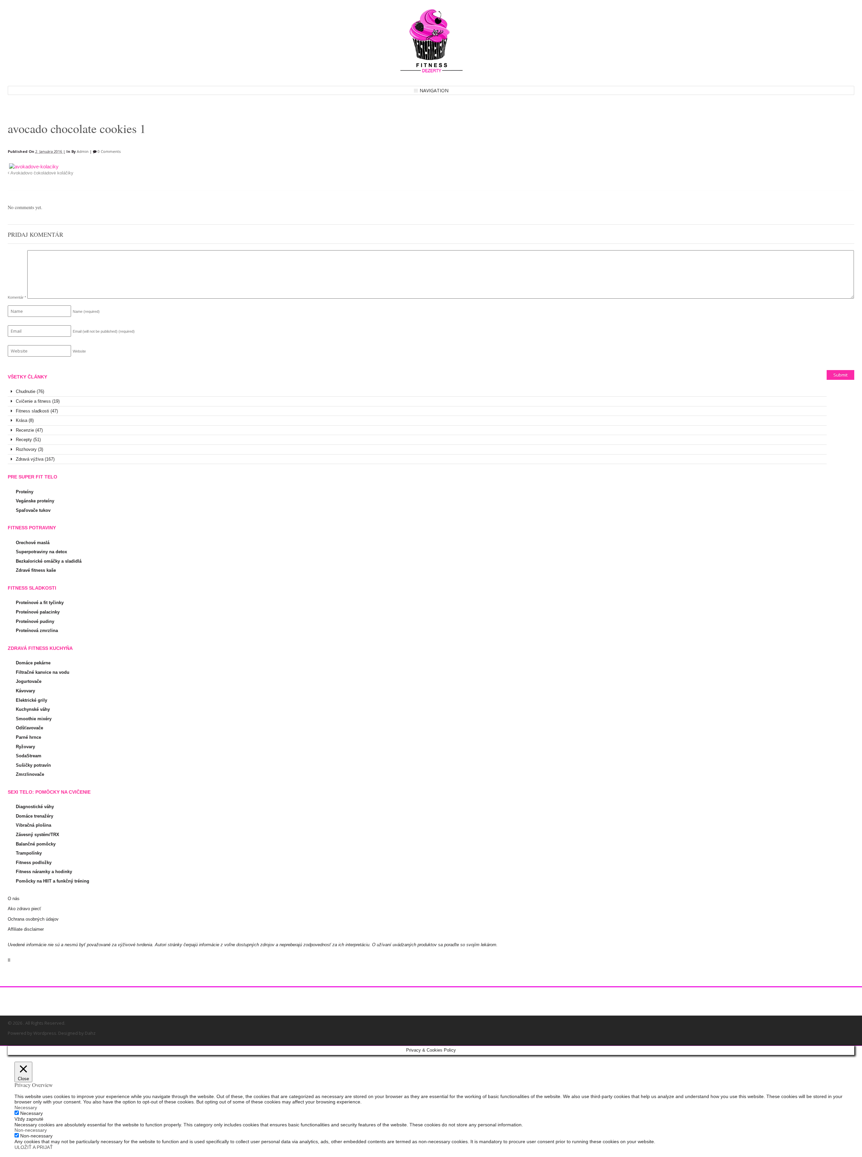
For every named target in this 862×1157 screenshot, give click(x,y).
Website (79, 351)
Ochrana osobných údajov (33, 919)
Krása (21, 420)
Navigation (434, 90)
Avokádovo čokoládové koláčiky (41, 173)
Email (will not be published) (104, 331)
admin (83, 151)
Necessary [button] (25, 1107)
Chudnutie (25, 391)
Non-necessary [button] (30, 1130)
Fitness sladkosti (32, 411)
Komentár (17, 297)
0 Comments (109, 151)
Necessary (31, 1113)
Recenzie (25, 430)
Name (86, 311)
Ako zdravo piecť (24, 908)
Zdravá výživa (29, 459)
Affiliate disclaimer (26, 929)
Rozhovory (26, 449)
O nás (14, 898)
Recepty (24, 439)
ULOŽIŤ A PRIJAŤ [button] (33, 1147)
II (9, 960)
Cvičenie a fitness (33, 401)
